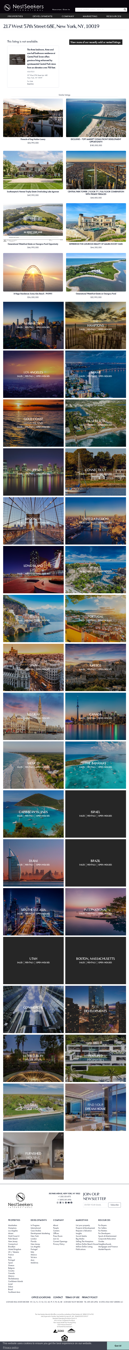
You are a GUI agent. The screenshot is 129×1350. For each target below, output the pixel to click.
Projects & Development (85, 1228)
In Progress (35, 1225)
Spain (10, 1263)
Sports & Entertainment (107, 1236)
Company (68, 17)
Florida (33, 1241)
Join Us (56, 1239)
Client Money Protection (64, 1324)
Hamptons (12, 1228)
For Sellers (102, 1228)
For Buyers (102, 1225)
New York (35, 1236)
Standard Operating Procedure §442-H (65, 1318)
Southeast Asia (14, 1292)
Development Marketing (40, 1233)
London (34, 1239)
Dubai (10, 1286)
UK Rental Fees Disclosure (64, 1327)
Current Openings (60, 1241)
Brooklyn (11, 1246)
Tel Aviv (34, 1257)
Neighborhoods (104, 1244)
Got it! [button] (118, 1345)
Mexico (11, 1276)
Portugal (11, 1260)
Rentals (29, 327)
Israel (10, 1284)
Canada (11, 1273)
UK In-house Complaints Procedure (64, 1320)
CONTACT (58, 1297)
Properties (15, 17)
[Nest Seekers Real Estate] (21, 8)
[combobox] (99, 10)
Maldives (34, 1263)
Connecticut (13, 1244)
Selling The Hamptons (84, 1241)
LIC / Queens (13, 1252)
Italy (10, 1257)
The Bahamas (13, 1278)
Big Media (80, 1239)
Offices (56, 1233)
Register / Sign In (61, 9)
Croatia (11, 1271)
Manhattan (12, 1225)
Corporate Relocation (107, 1239)
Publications (81, 1249)
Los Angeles (13, 1230)
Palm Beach (13, 1239)
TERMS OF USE (72, 1297)
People (56, 1228)
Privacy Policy (58, 1244)
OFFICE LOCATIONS (41, 1297)
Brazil (10, 1289)
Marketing (90, 17)
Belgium (11, 1268)
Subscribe (115, 1204)
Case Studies (36, 1230)
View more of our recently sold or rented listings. (95, 42)
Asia (32, 1260)
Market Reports (104, 1249)
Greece (11, 1265)
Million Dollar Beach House (87, 1244)
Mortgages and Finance (108, 1246)
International (36, 1228)
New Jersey (12, 1241)
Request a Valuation (84, 1230)
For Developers (104, 1233)
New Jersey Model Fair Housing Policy (64, 1322)
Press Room (57, 1236)
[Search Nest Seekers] (125, 9)
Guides (101, 1241)
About (55, 1225)
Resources (114, 17)
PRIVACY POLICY (90, 1297)
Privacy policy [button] (11, 1347)
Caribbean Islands (15, 1281)
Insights (79, 1233)
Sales (20, 327)
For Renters (102, 1230)
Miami (10, 1233)
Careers (56, 1230)
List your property (83, 1225)
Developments (42, 17)
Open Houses (43, 327)
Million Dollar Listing (84, 1246)
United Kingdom (14, 1249)
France (11, 1254)
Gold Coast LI (13, 1236)
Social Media (81, 1236)
